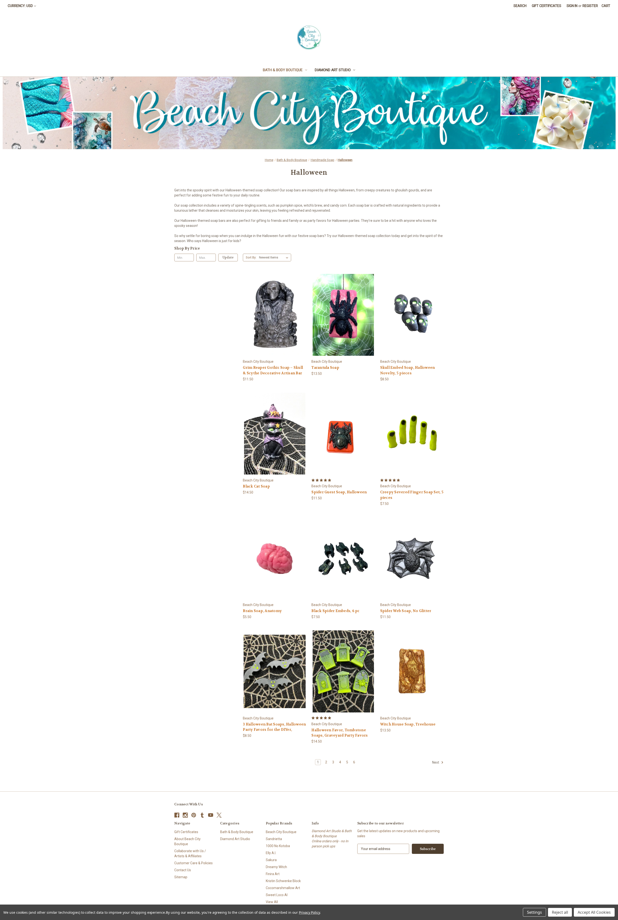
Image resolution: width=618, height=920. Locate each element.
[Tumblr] (202, 815)
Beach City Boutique (281, 832)
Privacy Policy (309, 912)
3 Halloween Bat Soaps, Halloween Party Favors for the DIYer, (274, 727)
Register (590, 6)
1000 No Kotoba (278, 846)
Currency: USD (20, 6)
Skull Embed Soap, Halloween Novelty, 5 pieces (407, 370)
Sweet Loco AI (277, 895)
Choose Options (274, 323)
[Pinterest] (193, 815)
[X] (219, 815)
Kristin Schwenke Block (283, 881)
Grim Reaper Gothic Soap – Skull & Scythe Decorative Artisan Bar (273, 370)
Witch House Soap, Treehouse (408, 724)
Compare (273, 315)
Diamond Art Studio (333, 70)
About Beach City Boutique (187, 841)
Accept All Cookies (594, 912)
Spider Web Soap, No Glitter (405, 610)
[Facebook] (176, 815)
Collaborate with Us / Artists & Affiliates (190, 853)
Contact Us (182, 870)
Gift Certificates (546, 6)
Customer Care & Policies (193, 863)
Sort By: (251, 257)
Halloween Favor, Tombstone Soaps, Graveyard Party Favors (339, 733)
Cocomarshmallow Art (283, 888)
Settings (534, 912)
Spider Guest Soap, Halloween (339, 492)
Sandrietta (274, 839)
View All (272, 902)
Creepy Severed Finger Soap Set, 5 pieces (411, 495)
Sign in (572, 6)
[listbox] (274, 257)
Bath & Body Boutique (282, 70)
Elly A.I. (271, 853)
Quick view (270, 306)
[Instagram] (185, 815)
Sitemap (180, 877)
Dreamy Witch (276, 867)
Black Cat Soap (256, 486)
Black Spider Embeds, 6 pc (335, 610)
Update (228, 257)
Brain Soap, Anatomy (262, 610)
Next (436, 762)
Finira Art (273, 874)
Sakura (271, 860)
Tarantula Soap (325, 367)
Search (520, 6)
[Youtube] (210, 815)
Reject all (560, 912)
